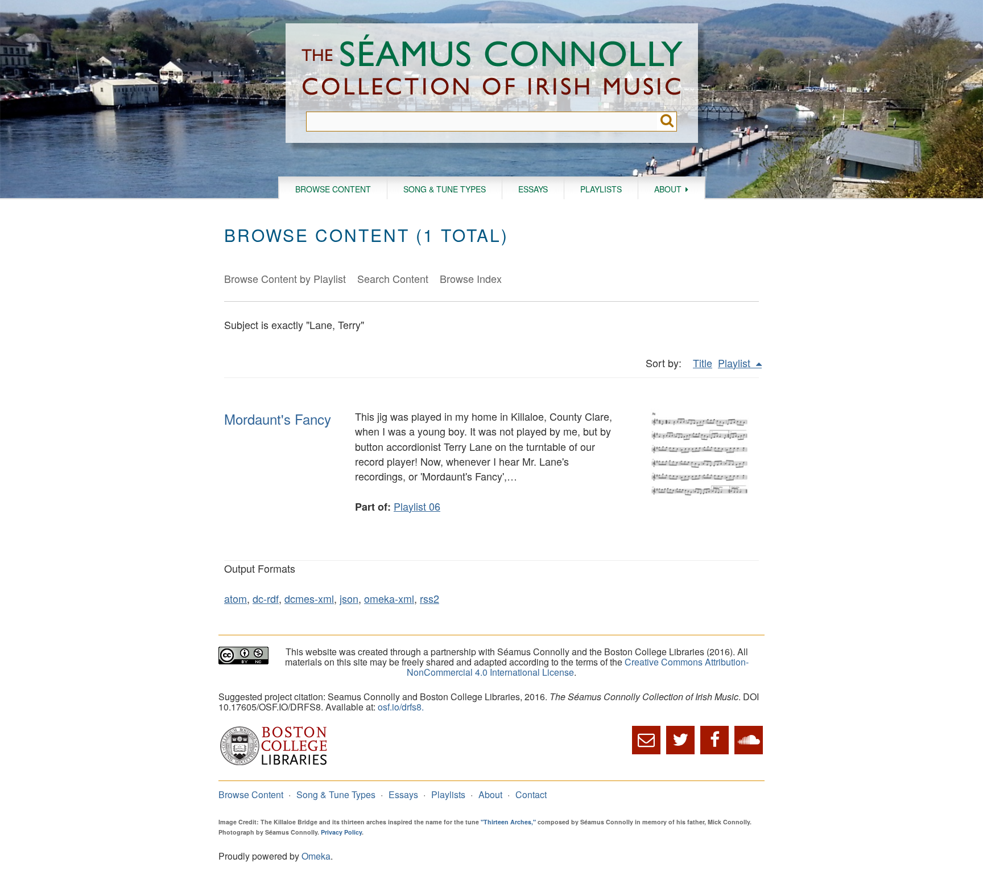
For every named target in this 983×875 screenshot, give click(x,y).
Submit (667, 122)
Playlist (735, 362)
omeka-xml (389, 598)
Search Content (392, 278)
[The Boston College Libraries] (273, 763)
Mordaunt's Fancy (277, 419)
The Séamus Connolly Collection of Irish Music (492, 67)
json (349, 598)
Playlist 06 (417, 506)
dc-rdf (266, 598)
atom (235, 598)
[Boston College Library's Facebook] (714, 740)
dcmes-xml (309, 598)
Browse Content (333, 189)
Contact (531, 794)
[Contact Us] (646, 740)
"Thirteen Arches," (508, 822)
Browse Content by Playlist (285, 278)
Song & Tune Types (444, 189)
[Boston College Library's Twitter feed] (680, 740)
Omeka (316, 855)
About (668, 189)
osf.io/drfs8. (401, 706)
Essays (533, 189)
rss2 (429, 598)
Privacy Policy (341, 832)
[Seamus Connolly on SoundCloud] (748, 740)
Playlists (601, 189)
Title (702, 362)
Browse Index (471, 278)
